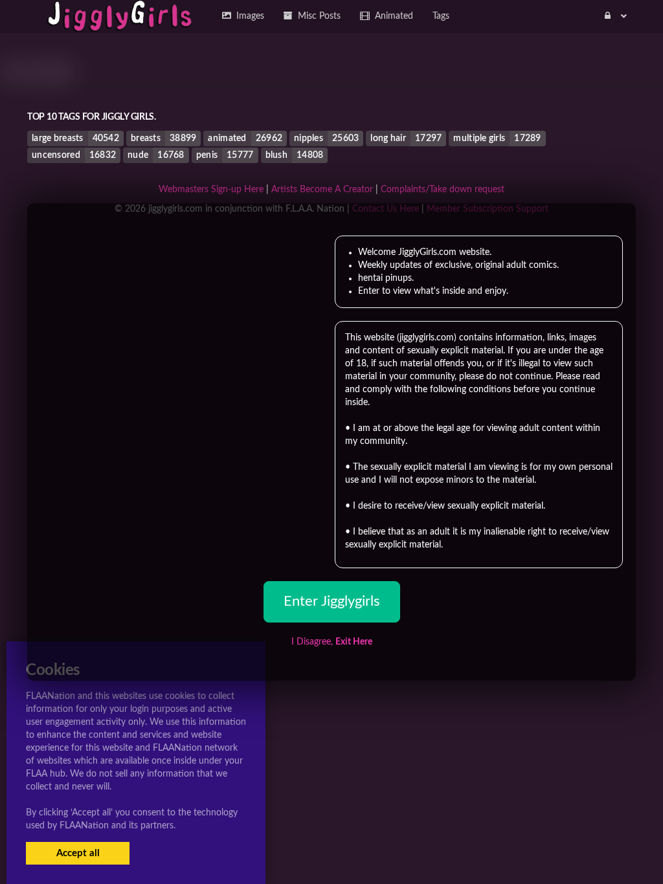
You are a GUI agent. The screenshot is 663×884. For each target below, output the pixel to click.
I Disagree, (331, 641)
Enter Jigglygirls (332, 601)
